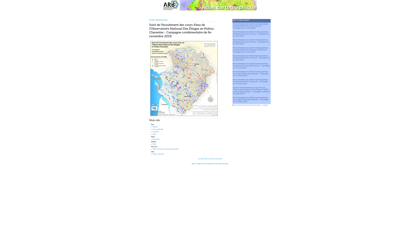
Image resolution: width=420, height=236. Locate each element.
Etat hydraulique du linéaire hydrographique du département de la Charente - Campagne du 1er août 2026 (250, 82)
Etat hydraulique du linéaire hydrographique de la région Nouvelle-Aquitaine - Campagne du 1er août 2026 (251, 74)
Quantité (155, 132)
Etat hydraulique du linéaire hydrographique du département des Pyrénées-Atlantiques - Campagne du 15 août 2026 (250, 50)
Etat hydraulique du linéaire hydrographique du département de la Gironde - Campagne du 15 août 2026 (251, 58)
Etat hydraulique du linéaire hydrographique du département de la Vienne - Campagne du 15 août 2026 (251, 42)
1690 (266, 105)
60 (252, 105)
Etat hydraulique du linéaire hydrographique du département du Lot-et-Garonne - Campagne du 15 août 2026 (250, 26)
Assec (154, 134)
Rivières (155, 127)
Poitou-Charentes (158, 154)
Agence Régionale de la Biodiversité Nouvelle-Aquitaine (210, 164)
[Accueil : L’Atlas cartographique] (218, 5)
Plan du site (208, 159)
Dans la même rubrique (241, 20)
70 (255, 105)
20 (239, 105)
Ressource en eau (161, 20)
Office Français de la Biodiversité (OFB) (165, 149)
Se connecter (217, 159)
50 (249, 105)
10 (236, 105)
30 (242, 105)
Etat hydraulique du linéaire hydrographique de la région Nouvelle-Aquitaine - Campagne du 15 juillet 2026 (251, 99)
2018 (154, 144)
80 (259, 105)
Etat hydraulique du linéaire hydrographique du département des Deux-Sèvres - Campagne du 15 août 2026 (251, 66)
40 (246, 105)
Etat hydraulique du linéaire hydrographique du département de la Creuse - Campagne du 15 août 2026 (251, 34)
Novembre (156, 139)
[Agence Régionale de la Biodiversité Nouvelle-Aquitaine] (171, 5)
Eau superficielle (157, 129)
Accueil (151, 20)
